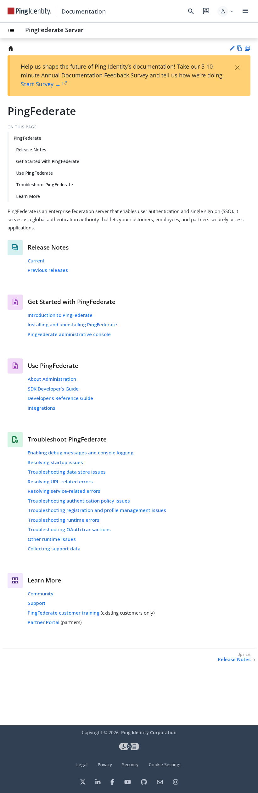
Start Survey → (41, 84)
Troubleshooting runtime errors (63, 520)
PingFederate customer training (63, 613)
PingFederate (27, 138)
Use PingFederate (34, 173)
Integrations (41, 408)
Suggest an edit (232, 48)
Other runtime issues (52, 539)
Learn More (28, 196)
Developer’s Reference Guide (60, 398)
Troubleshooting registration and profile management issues (97, 510)
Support (37, 603)
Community (40, 593)
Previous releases (48, 270)
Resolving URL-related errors (60, 481)
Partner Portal (43, 622)
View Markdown (240, 48)
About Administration (52, 379)
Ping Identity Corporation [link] (149, 732)
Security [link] (130, 765)
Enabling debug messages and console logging (80, 452)
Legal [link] (81, 765)
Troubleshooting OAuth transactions (69, 529)
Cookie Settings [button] (165, 765)
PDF (247, 48)
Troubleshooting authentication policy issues (79, 501)
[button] (226, 11)
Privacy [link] (105, 765)
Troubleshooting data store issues (67, 472)
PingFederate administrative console (69, 334)
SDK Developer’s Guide (53, 388)
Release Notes (31, 150)
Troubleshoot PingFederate (44, 185)
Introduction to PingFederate (60, 315)
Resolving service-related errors (64, 491)
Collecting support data (54, 548)
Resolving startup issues (55, 462)
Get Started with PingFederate (47, 161)
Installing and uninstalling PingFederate (72, 324)
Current (36, 260)
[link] (29, 11)
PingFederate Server (54, 30)
